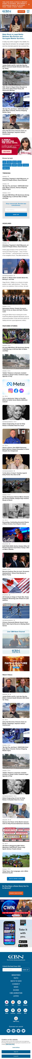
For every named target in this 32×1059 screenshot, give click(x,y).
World (14, 162)
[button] (27, 11)
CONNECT (16, 984)
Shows (20, 165)
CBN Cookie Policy (10, 1044)
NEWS (16, 987)
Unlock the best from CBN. (11, 966)
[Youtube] (8, 1031)
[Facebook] (13, 1031)
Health (14, 165)
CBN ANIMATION (16, 993)
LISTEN (16, 996)
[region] (16, 1047)
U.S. (4, 162)
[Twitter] (23, 1031)
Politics (9, 162)
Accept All (16, 1056)
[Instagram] (18, 1031)
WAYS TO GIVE (16, 981)
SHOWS (16, 990)
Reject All (16, 1052)
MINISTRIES (16, 975)
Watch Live (6, 168)
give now (21, 11)
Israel (19, 162)
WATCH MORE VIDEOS (16, 879)
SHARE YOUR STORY (16, 893)
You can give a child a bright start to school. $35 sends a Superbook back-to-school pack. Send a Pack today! (14, 4)
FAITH (16, 978)
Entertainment (7, 165)
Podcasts (25, 165)
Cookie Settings (16, 1047)
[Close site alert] (29, 4)
